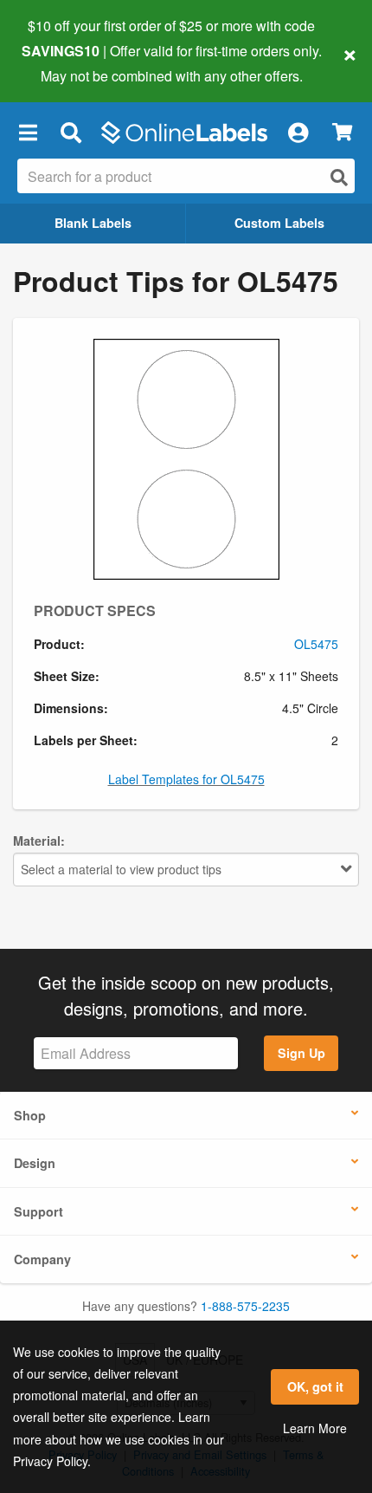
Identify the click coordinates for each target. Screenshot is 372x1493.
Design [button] (34, 1163)
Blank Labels (93, 222)
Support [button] (38, 1211)
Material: (39, 840)
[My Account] (297, 132)
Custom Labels (279, 222)
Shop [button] (30, 1115)
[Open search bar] (70, 132)
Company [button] (42, 1259)
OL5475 (316, 643)
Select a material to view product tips (121, 869)
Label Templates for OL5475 (186, 779)
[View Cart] (342, 132)
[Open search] (339, 177)
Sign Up (301, 1052)
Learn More (315, 1428)
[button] (27, 132)
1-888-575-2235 (245, 1305)
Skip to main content (63, 62)
